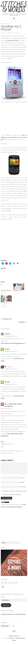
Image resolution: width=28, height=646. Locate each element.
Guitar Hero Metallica (6, 290)
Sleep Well (22, 322)
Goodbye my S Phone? (11, 27)
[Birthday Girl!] (6, 298)
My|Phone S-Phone (18, 290)
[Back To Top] (14, 631)
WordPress (11, 638)
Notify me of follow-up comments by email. (15, 491)
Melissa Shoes (7, 319)
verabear (3, 33)
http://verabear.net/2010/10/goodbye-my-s (13, 343)
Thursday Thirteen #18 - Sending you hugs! (13, 614)
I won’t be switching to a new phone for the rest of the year (14, 137)
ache (2, 442)
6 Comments (16, 33)
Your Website (22, 487)
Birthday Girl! (4, 302)
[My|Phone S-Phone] (18, 286)
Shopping (9, 33)
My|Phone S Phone (12, 40)
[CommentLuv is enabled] (5, 502)
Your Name (21, 478)
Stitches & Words (13, 636)
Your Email (21, 482)
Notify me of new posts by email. (12, 494)
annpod (7, 349)
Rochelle (7, 382)
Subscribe (6, 605)
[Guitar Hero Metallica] (6, 286)
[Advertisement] (14, 118)
